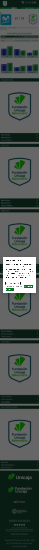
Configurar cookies (14, 286)
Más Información (13, 283)
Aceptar (9, 289)
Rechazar (28, 286)
